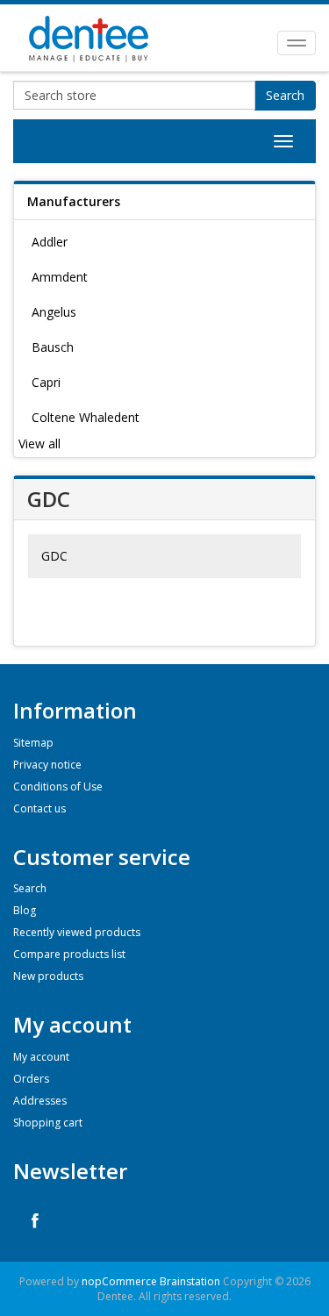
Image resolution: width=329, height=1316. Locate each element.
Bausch (53, 347)
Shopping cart (47, 1122)
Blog (24, 910)
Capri (46, 382)
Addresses (40, 1100)
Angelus (54, 312)
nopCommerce (119, 1281)
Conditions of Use (58, 786)
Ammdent (60, 276)
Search (285, 95)
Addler (50, 241)
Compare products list (69, 954)
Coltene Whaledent (85, 417)
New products (48, 976)
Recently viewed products (76, 932)
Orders (31, 1078)
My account (41, 1056)
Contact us (39, 808)
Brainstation (191, 1281)
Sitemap (33, 742)
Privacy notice (47, 764)
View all (39, 443)
